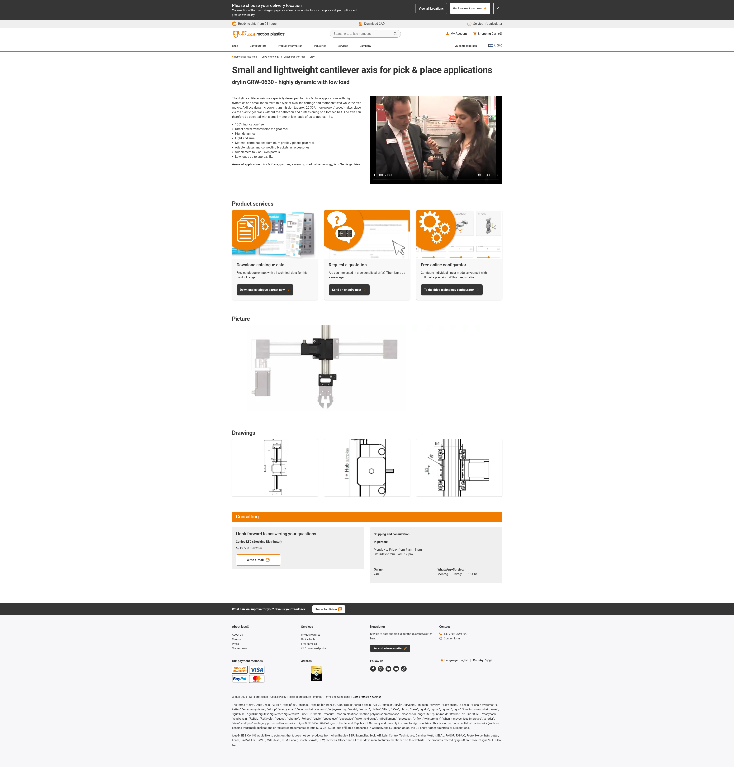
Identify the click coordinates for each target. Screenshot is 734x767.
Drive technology (270, 56)
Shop (235, 45)
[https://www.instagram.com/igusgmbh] (381, 669)
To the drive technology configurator (449, 290)
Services (343, 45)
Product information (290, 45)
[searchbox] (362, 34)
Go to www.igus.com (467, 8)
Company (365, 45)
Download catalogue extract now (262, 290)
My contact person (465, 45)
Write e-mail (255, 560)
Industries (320, 45)
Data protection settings (367, 696)
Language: (456, 660)
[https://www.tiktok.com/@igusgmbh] (404, 669)
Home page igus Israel (245, 56)
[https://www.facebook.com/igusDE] (373, 669)
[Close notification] (497, 8)
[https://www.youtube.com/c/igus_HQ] (396, 669)
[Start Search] (395, 33)
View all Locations (431, 8)
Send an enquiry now (346, 290)
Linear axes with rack (294, 56)
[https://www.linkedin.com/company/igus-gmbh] (388, 669)
